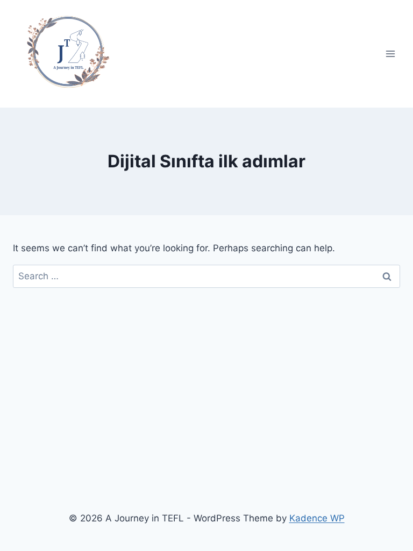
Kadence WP (317, 518)
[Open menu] (390, 53)
